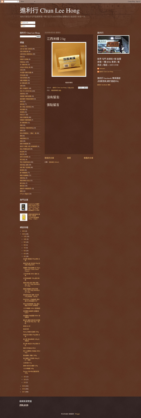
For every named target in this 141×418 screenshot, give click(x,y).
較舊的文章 (88, 158)
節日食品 (22, 159)
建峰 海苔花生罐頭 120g (30, 366)
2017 (23, 392)
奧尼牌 (22, 154)
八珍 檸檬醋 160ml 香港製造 (31, 308)
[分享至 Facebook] (85, 88)
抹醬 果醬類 (23, 80)
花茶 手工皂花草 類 (25, 91)
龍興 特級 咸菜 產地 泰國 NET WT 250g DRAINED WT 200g (31, 284)
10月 (25, 239)
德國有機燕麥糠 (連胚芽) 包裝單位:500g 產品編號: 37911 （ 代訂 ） (34, 216)
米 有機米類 (23, 64)
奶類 (21, 57)
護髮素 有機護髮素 (25, 188)
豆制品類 (22, 75)
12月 (25, 236)
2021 (23, 231)
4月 (25, 256)
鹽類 (21, 191)
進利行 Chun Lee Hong (50, 10)
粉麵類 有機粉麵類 (25, 120)
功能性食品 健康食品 (26, 54)
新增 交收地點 (24, 157)
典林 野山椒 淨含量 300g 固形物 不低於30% (31, 264)
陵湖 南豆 (26, 329)
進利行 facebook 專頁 (103, 85)
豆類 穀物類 (23, 78)
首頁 (69, 158)
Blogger (77, 414)
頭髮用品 (22, 178)
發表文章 (25, 22)
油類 (21, 86)
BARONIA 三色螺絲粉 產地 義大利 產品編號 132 (31, 300)
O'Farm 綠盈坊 (24, 194)
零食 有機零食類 (25, 162)
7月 (25, 248)
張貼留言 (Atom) (54, 162)
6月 (25, 250)
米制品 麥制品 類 (25, 67)
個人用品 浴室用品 (25, 107)
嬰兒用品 (22, 183)
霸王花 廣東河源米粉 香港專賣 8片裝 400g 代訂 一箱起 (31, 321)
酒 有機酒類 (23, 122)
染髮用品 (22, 93)
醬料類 (22, 186)
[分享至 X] (83, 88)
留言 (23, 26)
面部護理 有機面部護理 (27, 99)
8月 (25, 245)
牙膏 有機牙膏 (24, 51)
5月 (25, 253)
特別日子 (22, 114)
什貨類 (22, 46)
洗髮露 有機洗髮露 (25, 96)
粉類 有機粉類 (24, 117)
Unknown (102, 68)
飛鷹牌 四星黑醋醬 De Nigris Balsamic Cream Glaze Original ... (31, 269)
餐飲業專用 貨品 (56, 90)
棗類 (21, 136)
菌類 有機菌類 (24, 143)
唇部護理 (22, 109)
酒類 (21, 125)
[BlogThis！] (81, 88)
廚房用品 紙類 (24, 165)
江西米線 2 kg (27, 363)
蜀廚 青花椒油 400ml (29, 348)
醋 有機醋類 (23, 172)
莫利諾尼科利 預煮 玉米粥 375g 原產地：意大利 (31, 295)
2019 (23, 386)
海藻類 (22, 112)
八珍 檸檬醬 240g (28, 368)
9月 (25, 242)
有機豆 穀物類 (24, 59)
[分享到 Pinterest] (87, 88)
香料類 (22, 104)
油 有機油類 (23, 83)
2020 (23, 234)
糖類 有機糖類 (24, 175)
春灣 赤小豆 (26, 326)
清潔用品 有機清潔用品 (27, 128)
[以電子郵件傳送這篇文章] (79, 88)
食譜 (21, 101)
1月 (25, 382)
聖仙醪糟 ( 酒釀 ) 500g (30, 355)
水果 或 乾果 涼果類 (26, 49)
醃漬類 (22, 170)
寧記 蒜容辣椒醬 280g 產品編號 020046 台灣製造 (31, 304)
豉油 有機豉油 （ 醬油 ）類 (28, 133)
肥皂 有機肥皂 (24, 88)
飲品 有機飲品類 (25, 149)
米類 (21, 70)
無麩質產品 (23, 138)
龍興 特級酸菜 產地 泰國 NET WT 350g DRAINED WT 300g (31, 290)
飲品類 (22, 151)
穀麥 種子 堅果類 (25, 167)
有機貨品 (22, 62)
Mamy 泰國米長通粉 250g (31, 332)
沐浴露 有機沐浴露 (25, 72)
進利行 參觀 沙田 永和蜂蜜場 (28, 146)
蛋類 (21, 130)
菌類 (21, 141)
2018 (23, 389)
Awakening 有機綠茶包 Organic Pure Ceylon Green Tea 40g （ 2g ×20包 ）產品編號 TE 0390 (34, 207)
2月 (25, 379)
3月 (25, 376)
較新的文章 (49, 158)
